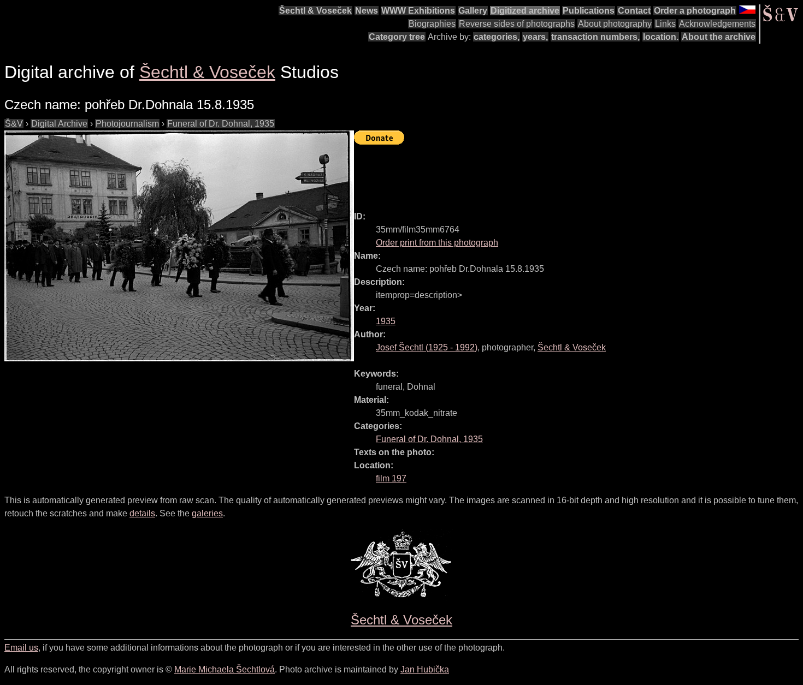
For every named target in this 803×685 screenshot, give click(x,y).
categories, (496, 36)
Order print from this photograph (437, 242)
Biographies (432, 23)
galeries (207, 513)
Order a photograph (695, 10)
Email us (21, 647)
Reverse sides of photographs (517, 23)
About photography (615, 23)
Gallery (472, 10)
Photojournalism (127, 123)
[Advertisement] (553, 173)
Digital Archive (59, 123)
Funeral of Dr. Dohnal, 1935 (220, 123)
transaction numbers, (595, 36)
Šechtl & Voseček (315, 10)
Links (665, 23)
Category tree (397, 36)
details (142, 513)
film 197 (391, 478)
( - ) (426, 347)
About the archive (718, 36)
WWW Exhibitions (418, 10)
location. (660, 36)
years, (535, 36)
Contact (634, 10)
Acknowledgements (717, 23)
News (366, 10)
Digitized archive (525, 10)
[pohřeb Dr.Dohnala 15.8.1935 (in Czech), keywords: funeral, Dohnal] (179, 245)
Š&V (14, 123)
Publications (589, 10)
